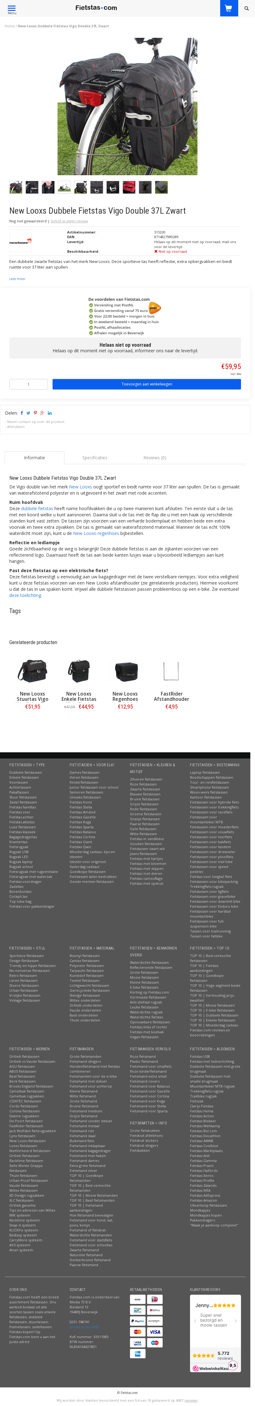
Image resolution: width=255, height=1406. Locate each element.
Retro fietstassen (23, 975)
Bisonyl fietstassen (85, 955)
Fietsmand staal (82, 1135)
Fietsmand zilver (83, 1170)
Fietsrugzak (18, 846)
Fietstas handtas (22, 807)
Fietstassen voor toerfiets (211, 836)
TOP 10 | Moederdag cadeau (214, 1025)
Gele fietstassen (143, 828)
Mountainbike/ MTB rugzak (212, 1086)
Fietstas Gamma (203, 1160)
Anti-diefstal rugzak (146, 1002)
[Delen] (21, 413)
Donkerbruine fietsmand (90, 1259)
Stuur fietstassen (23, 797)
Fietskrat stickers (144, 1140)
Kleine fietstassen (144, 982)
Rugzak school (21, 866)
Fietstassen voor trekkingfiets (214, 807)
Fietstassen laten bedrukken (93, 876)
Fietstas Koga (80, 822)
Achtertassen (20, 787)
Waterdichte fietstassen (149, 962)
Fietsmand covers (145, 1081)
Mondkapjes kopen (206, 1215)
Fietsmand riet (82, 1130)
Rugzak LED (18, 856)
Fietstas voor (19, 812)
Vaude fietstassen (23, 1185)
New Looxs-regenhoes (96, 533)
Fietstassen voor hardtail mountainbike (210, 914)
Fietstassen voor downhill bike (215, 901)
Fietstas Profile (202, 1180)
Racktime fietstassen (26, 1160)
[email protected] (84, 1326)
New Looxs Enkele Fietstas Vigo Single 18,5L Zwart (79, 702)
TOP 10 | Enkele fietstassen (212, 1020)
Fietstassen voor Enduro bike (214, 906)
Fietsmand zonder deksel (91, 1121)
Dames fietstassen (85, 772)
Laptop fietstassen (205, 772)
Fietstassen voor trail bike (211, 861)
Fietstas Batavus (83, 832)
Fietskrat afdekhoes (146, 1135)
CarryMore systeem (25, 1240)
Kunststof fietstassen (87, 975)
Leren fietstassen (23, 980)
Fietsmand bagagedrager (90, 1150)
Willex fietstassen (23, 1190)
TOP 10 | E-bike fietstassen (212, 1010)
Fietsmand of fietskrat (88, 1230)
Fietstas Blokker (203, 1121)
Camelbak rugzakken (26, 1096)
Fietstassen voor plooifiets (211, 856)
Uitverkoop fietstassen (208, 1205)
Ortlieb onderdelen (86, 1005)
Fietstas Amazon (203, 1200)
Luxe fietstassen (22, 827)
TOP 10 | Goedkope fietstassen (207, 978)
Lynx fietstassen (22, 1135)
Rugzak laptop (21, 861)
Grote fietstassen (144, 972)
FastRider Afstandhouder (171, 696)
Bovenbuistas (20, 891)
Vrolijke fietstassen (24, 995)
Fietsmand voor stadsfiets (91, 1240)
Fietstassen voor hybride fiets (214, 802)
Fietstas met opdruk (146, 883)
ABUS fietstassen (22, 1071)
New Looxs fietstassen (27, 1140)
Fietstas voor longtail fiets (211, 876)
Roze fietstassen (143, 784)
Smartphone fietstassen (209, 787)
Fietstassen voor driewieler (212, 851)
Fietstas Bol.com (203, 1130)
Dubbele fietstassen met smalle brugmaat (210, 1078)
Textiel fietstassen (85, 980)
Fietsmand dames (84, 1160)
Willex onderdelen (85, 1000)
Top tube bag (20, 901)
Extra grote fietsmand (87, 1165)
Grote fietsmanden (85, 1056)
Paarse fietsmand (84, 1264)
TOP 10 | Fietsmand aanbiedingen (86, 1207)
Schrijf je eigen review (69, 221)
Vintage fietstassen (24, 1000)
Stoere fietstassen (24, 985)
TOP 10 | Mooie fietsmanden (94, 1195)
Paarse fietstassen (145, 823)
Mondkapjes (200, 1210)
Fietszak (196, 1101)
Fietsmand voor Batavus (150, 1086)
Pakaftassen (19, 792)
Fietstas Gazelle (83, 817)
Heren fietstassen (84, 777)
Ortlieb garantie (22, 1205)
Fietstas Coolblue (204, 1145)
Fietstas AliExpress (205, 1195)
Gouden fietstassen (146, 843)
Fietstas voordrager (25, 881)
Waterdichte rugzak (146, 1012)
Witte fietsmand (83, 1096)
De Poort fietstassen (26, 1121)
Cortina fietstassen (24, 1111)
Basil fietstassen (22, 1076)
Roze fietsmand (143, 1056)
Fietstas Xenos (201, 1175)
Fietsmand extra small (148, 1076)
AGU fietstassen (22, 1066)
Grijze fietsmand (83, 1116)
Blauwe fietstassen (145, 794)
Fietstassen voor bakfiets (210, 841)
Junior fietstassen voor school (94, 787)
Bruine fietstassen (145, 799)
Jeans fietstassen (143, 853)
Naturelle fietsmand (86, 1254)
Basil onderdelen (84, 1015)
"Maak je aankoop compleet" (214, 1225)
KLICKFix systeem (23, 1230)
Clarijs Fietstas (201, 1106)
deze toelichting (25, 595)
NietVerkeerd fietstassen (29, 1150)
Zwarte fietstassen (145, 789)
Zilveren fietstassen (146, 779)
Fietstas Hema (201, 1111)
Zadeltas (16, 886)
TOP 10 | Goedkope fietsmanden (86, 1178)
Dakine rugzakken (24, 1116)
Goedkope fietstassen (88, 871)
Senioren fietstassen (86, 792)
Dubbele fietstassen (25, 772)
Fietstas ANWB (201, 1140)
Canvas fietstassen (85, 960)
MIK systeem (19, 1215)
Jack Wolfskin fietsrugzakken (32, 1130)
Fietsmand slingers (85, 1061)
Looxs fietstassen (23, 1145)
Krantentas (18, 841)
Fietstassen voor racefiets (211, 812)
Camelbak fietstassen (26, 1091)
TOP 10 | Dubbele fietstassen (214, 1015)
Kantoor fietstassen (206, 797)
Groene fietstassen (145, 814)
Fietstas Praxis (201, 1165)
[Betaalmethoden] (138, 1299)
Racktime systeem (24, 1220)
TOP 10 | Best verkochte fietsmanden (90, 1188)
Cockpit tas (18, 896)
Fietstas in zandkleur (147, 838)
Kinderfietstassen (84, 782)
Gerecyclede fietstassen (90, 990)
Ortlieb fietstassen (24, 1056)
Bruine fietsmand (84, 1106)
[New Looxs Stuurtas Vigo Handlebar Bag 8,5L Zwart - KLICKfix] (32, 671)
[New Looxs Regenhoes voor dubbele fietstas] (125, 671)
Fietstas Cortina (82, 836)
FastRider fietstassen (26, 1125)
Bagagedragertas (23, 836)
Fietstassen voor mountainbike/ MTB (206, 819)
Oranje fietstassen (145, 818)
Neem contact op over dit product (35, 421)
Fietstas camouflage (146, 878)
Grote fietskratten (145, 1130)
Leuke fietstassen (144, 1007)
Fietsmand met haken (88, 1155)
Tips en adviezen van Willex (32, 1210)
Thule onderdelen (85, 1020)
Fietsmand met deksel (88, 1081)
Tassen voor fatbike (206, 936)
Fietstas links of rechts (148, 1027)
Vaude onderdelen (85, 1010)
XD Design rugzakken (26, 1195)
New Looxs (80, 487)
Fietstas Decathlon (205, 1135)
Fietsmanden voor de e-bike (93, 1076)
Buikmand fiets (82, 1140)
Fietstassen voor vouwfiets (212, 832)
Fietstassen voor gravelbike (212, 896)
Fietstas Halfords (203, 1170)
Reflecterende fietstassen (151, 967)
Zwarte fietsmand (84, 1250)
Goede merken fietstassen (92, 881)
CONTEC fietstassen (25, 1101)
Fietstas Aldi (200, 1155)
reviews (190, 1400)
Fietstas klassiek (22, 832)
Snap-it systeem (22, 1225)
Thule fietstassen (23, 1175)
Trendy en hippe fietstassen (32, 965)
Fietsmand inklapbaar (87, 1145)
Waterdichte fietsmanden (91, 1235)
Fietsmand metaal (85, 1125)
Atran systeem (21, 1250)
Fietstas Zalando (203, 1185)
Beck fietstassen (22, 1081)
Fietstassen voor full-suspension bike (207, 923)
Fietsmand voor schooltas (91, 1245)
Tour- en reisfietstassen (209, 782)
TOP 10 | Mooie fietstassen (212, 1005)
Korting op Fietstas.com (149, 992)
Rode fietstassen (143, 809)
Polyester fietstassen (87, 965)
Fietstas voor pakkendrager (32, 906)
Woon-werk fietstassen (209, 792)
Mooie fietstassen (144, 977)
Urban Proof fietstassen (28, 1180)
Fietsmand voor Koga (147, 1101)
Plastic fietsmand (144, 1061)
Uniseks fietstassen (85, 797)
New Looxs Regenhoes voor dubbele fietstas (125, 702)
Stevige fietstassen (85, 995)
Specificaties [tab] (94, 458)
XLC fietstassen (21, 1200)
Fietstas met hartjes (146, 858)
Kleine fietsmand (84, 1091)
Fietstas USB (200, 1056)
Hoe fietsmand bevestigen (91, 1215)
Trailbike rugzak (203, 1096)
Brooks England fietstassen (31, 1086)
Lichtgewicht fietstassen (89, 985)
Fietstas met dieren (146, 873)
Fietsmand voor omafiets (150, 1066)
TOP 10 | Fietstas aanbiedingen (204, 968)
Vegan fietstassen (144, 1036)
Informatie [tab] (34, 458)
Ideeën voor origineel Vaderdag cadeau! (88, 864)
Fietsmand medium (86, 1111)
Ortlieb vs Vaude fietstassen (32, 1061)
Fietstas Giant (81, 841)
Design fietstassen (24, 960)
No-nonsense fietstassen (29, 970)
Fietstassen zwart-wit (147, 848)
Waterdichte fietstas (146, 1017)
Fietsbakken (140, 1150)
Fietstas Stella (81, 807)
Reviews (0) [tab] (154, 458)
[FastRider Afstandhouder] (171, 671)
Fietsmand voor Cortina (149, 1096)
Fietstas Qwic (80, 846)
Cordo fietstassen (23, 1106)
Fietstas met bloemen (148, 863)
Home (10, 26)
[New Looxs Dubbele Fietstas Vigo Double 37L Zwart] (127, 108)
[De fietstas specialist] (96, 7)
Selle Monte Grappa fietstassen (26, 1168)
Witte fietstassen (143, 833)
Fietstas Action (202, 1116)
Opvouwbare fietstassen (150, 1022)
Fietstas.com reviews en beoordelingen (210, 1032)
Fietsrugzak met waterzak (30, 876)
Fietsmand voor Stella (148, 1106)
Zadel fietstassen (23, 802)
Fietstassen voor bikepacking (214, 881)
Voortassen (18, 782)
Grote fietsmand (83, 1101)
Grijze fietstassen (144, 804)
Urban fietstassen (23, 990)
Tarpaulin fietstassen (87, 970)
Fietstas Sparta (82, 827)
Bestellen (33, 719)
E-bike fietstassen (144, 987)
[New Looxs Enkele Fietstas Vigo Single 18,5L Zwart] (78, 671)
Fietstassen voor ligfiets (209, 891)
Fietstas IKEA (200, 1190)
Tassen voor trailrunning (210, 931)
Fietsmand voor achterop (91, 1086)
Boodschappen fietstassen (211, 777)
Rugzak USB (19, 851)
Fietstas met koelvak (147, 1032)
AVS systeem (19, 1245)
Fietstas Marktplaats (206, 1150)
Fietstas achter (21, 817)
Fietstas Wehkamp (205, 1125)
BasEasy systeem (23, 1235)
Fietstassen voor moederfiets (214, 827)
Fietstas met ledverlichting (212, 1061)
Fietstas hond (81, 802)
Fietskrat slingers (144, 1145)
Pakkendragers (202, 1220)
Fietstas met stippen (147, 868)
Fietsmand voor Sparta (149, 1111)
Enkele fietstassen (24, 777)
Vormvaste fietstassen (148, 997)
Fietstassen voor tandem (210, 846)
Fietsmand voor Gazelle (150, 1091)
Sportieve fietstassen (26, 955)
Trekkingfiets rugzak (207, 886)
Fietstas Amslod (82, 812)
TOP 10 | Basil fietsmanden (92, 1200)
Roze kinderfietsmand (148, 1071)
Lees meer (17, 279)
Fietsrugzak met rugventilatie (33, 871)
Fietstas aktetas (22, 822)
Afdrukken (16, 426)
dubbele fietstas (37, 508)
